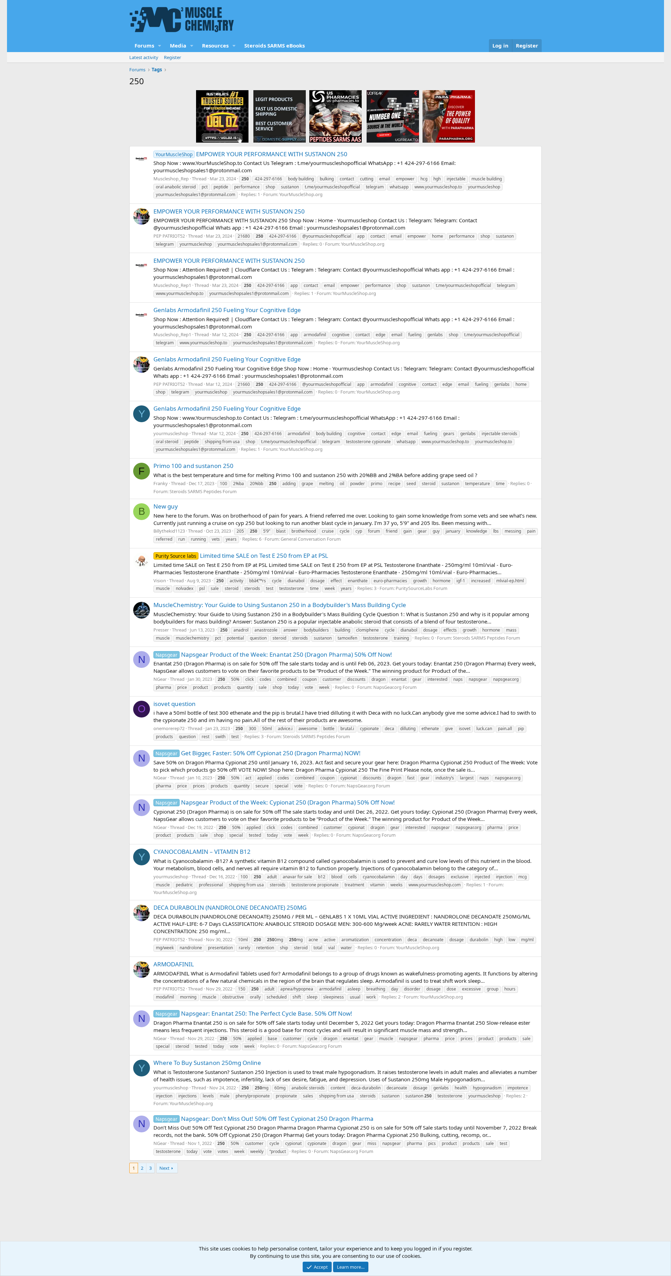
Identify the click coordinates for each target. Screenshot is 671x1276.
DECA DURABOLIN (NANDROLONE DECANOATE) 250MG (229, 907)
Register (172, 57)
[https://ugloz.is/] (222, 116)
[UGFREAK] (393, 116)
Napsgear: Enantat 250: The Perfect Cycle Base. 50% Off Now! (254, 1013)
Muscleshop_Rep (171, 178)
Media (178, 45)
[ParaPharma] (449, 116)
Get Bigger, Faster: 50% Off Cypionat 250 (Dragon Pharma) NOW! (258, 753)
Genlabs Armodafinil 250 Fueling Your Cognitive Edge (227, 310)
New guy (165, 506)
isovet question (174, 704)
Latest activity (143, 57)
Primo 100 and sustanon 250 (193, 466)
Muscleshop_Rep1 (172, 285)
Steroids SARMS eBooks (274, 45)
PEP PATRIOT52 (169, 236)
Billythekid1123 (169, 531)
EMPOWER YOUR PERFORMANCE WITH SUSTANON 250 (251, 154)
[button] (160, 45)
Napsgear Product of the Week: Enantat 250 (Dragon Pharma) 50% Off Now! (274, 654)
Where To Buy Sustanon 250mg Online (207, 1063)
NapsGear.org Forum (395, 687)
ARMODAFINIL (173, 964)
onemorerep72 (169, 728)
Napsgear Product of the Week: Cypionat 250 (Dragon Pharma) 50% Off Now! (275, 802)
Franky (160, 483)
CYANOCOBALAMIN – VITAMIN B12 (202, 852)
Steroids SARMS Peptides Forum (203, 491)
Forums (144, 45)
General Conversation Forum (311, 539)
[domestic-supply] (279, 116)
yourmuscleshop (170, 433)
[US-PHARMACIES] (335, 116)
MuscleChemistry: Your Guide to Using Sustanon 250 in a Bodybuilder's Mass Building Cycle (279, 605)
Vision (159, 580)
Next (164, 1168)
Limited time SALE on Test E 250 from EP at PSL (242, 556)
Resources (215, 45)
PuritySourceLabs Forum (421, 588)
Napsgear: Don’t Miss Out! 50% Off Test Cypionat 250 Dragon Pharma (265, 1119)
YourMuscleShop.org (301, 194)
